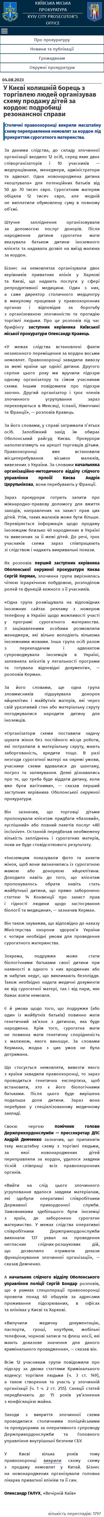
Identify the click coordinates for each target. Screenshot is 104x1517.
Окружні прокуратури (52, 67)
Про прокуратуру (52, 39)
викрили (52, 1460)
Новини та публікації (52, 49)
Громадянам (52, 58)
